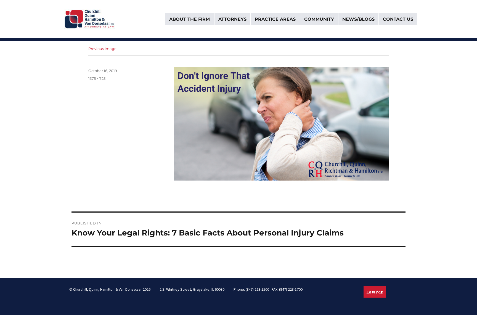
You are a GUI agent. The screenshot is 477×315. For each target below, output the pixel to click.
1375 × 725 (96, 78)
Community (319, 19)
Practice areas (275, 19)
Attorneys (232, 19)
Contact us (398, 19)
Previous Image (102, 48)
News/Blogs (358, 19)
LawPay (374, 292)
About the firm (189, 19)
